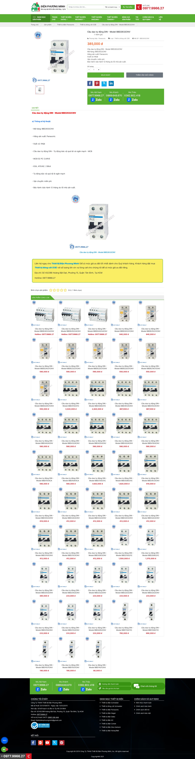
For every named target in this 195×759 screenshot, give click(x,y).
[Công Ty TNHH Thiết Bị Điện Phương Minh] (48, 7)
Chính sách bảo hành (143, 706)
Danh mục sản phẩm (39, 18)
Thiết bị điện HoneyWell (110, 731)
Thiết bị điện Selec (108, 717)
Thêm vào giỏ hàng (144, 75)
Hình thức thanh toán (143, 703)
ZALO (4, 740)
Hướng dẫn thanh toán (110, 684)
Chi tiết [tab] (35, 108)
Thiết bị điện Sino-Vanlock (111, 727)
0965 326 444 (53, 717)
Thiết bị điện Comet (109, 724)
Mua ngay (105, 75)
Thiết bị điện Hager (109, 713)
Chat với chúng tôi (148, 686)
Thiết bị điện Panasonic (110, 710)
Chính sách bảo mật (143, 713)
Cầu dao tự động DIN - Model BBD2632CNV (97, 252)
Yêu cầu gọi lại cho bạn (110, 688)
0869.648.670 (114, 95)
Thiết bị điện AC (107, 720)
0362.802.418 (132, 95)
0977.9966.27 (96, 95)
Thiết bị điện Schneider (110, 703)
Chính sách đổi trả (142, 710)
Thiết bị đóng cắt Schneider (112, 706)
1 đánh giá (98, 34)
